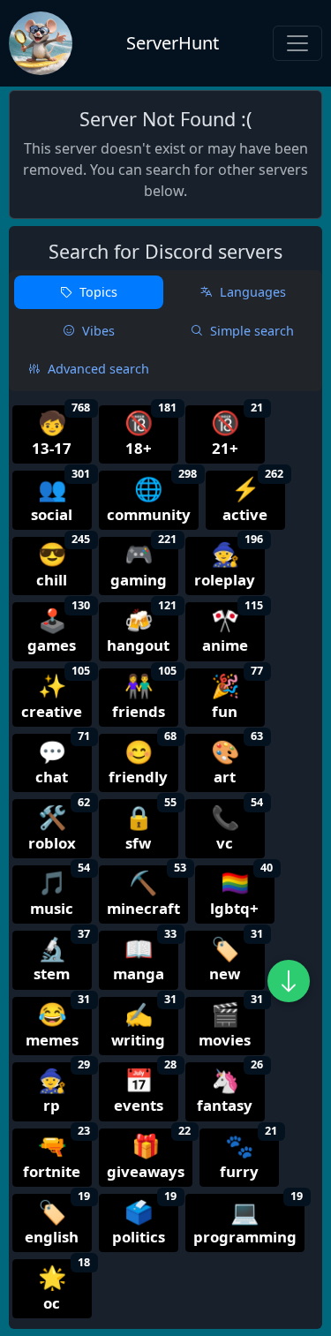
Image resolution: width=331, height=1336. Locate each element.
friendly (143, 760)
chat (62, 760)
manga (145, 957)
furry (249, 1154)
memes (58, 1023)
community (152, 497)
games (58, 628)
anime (233, 628)
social (60, 497)
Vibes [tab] (98, 330)
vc (237, 825)
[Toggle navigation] (297, 43)
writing (144, 1023)
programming (248, 1220)
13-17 (61, 431)
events (145, 1088)
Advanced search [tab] (98, 368)
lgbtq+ (241, 891)
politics (144, 1220)
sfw (150, 825)
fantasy (230, 1088)
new (236, 957)
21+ (237, 431)
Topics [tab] (98, 291)
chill (63, 563)
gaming (143, 563)
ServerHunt (172, 43)
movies (231, 1023)
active (252, 497)
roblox (59, 825)
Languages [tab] (253, 291)
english (57, 1220)
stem (62, 957)
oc (64, 1285)
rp (64, 1088)
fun (237, 694)
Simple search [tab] (252, 330)
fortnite (56, 1154)
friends (144, 694)
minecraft (147, 891)
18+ (150, 431)
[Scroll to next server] (288, 981)
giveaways (149, 1154)
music (60, 891)
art (237, 760)
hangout (142, 628)
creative (55, 694)
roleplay (228, 563)
